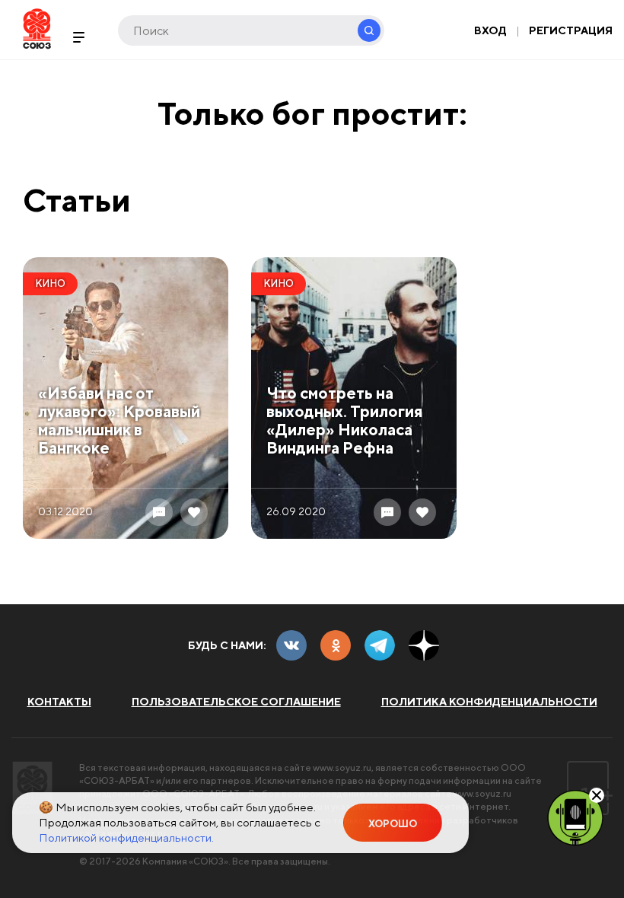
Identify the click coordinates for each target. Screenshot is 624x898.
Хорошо (392, 824)
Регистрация (571, 30)
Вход (490, 30)
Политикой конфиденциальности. (126, 837)
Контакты (59, 702)
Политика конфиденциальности (489, 702)
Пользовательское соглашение (236, 702)
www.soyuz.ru (342, 767)
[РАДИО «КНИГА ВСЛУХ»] (575, 816)
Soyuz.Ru (37, 29)
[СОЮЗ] (32, 788)
